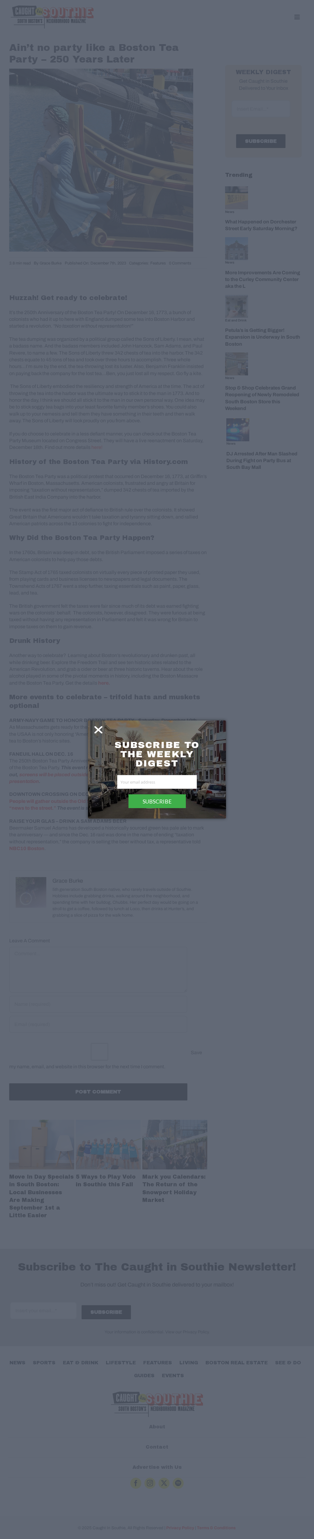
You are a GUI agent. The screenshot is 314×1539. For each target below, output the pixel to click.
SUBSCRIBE (157, 801)
